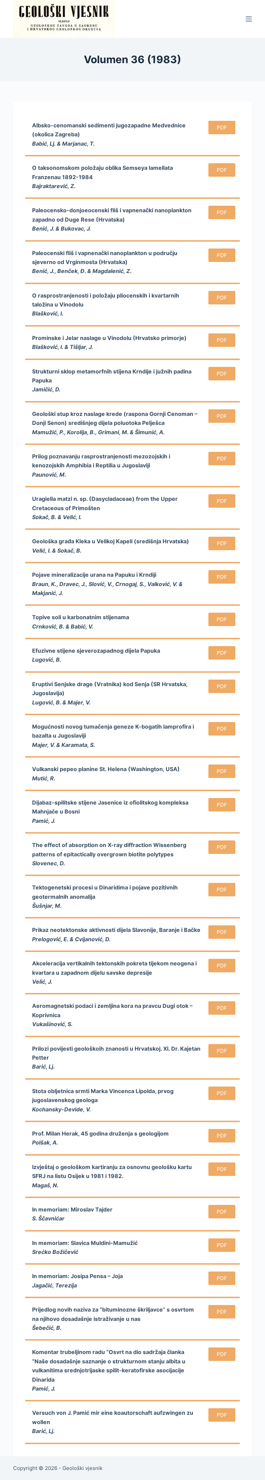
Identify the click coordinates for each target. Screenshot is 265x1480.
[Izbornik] (249, 19)
